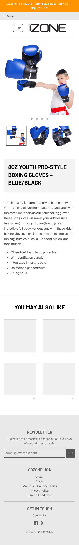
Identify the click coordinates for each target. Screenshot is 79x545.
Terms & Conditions (39, 495)
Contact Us (40, 515)
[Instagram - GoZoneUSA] (43, 522)
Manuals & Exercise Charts (39, 486)
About (40, 481)
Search (39, 477)
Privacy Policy (40, 490)
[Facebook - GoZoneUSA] (35, 522)
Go (70, 453)
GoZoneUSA (45, 531)
